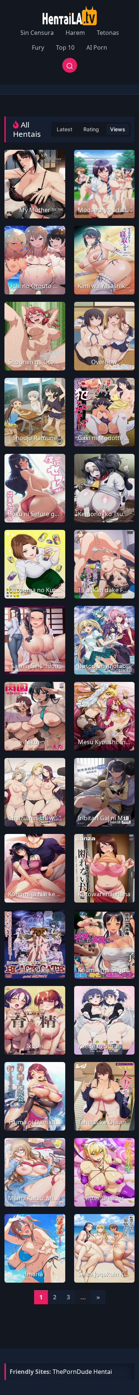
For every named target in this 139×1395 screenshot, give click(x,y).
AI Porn (96, 47)
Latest (64, 129)
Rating (91, 129)
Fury (38, 47)
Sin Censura (37, 33)
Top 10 (65, 47)
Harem (75, 33)
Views (117, 129)
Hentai (102, 1372)
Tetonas (108, 33)
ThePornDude (72, 1372)
